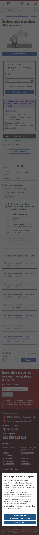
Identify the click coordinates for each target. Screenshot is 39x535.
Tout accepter (20, 515)
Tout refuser (20, 522)
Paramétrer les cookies (20, 519)
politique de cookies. (15, 508)
